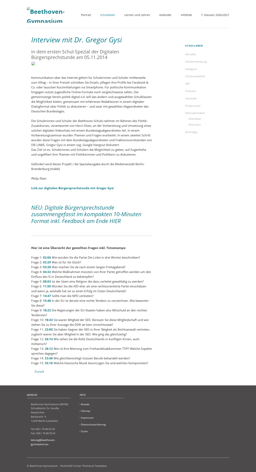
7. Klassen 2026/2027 (215, 15)
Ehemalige (191, 132)
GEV (187, 83)
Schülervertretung (196, 61)
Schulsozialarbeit (195, 76)
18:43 (49, 320)
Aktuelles (190, 54)
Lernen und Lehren (137, 15)
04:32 (47, 272)
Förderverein (193, 106)
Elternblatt (195, 119)
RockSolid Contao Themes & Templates (83, 466)
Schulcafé (190, 98)
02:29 (47, 262)
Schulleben (107, 15)
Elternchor (195, 124)
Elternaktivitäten (195, 113)
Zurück (39, 371)
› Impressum (87, 417)
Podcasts (190, 91)
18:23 (47, 310)
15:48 (47, 301)
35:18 (49, 363)
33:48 (49, 358)
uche (84, 431)
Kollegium (191, 69)
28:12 (49, 349)
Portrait (86, 15)
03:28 (47, 267)
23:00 (49, 329)
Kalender (165, 15)
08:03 (47, 281)
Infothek (186, 15)
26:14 (49, 339)
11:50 (47, 286)
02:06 (47, 257)
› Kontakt (84, 404)
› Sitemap (85, 411)
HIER (115, 221)
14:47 (47, 296)
